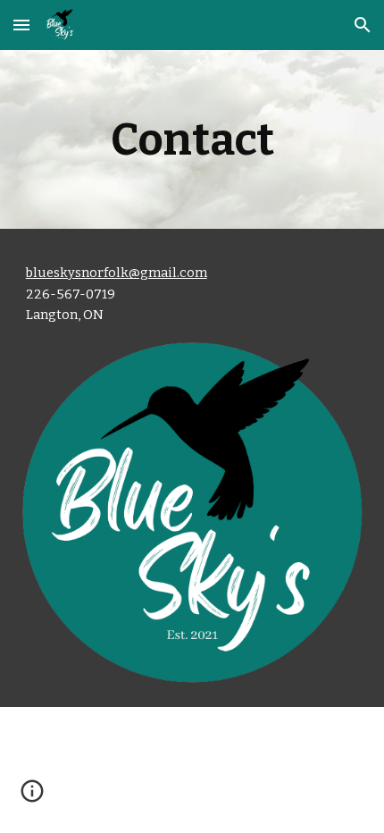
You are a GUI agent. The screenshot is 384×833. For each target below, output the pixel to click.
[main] (192, 139)
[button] (21, 24)
